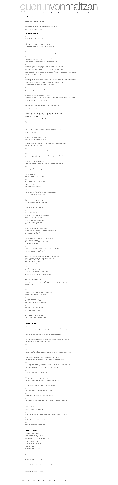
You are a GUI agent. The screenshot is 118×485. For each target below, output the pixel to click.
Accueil (87, 15)
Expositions (62, 13)
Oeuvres (54, 13)
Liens (84, 13)
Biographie (46, 13)
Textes (79, 13)
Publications (71, 13)
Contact (90, 13)
